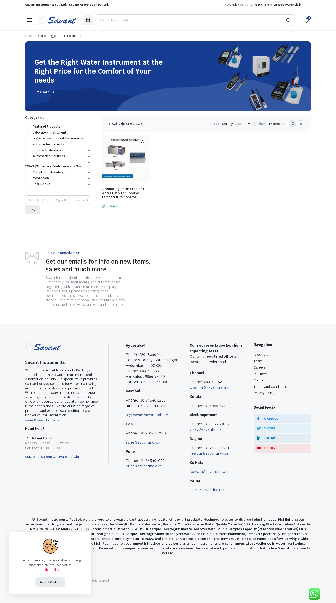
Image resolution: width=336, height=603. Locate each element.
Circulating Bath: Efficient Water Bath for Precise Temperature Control (123, 193)
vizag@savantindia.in (208, 429)
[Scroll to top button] (325, 592)
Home (28, 36)
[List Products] (300, 123)
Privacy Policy (264, 393)
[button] (142, 141)
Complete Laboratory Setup (53, 172)
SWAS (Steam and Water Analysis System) (57, 166)
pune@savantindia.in (143, 466)
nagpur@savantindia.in (209, 453)
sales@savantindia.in (287, 5)
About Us (261, 355)
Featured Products (46, 126)
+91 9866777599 (259, 5)
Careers (260, 367)
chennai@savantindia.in (210, 387)
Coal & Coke (41, 184)
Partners (260, 374)
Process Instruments (48, 150)
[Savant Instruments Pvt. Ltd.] (57, 20)
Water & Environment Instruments (58, 138)
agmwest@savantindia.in (147, 415)
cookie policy (50, 570)
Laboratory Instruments (50, 132)
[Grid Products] (292, 123)
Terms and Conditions (270, 387)
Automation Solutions (49, 156)
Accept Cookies (50, 582)
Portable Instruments (48, 144)
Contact (260, 380)
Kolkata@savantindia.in (209, 471)
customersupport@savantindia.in (52, 457)
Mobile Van (41, 178)
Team (258, 361)
